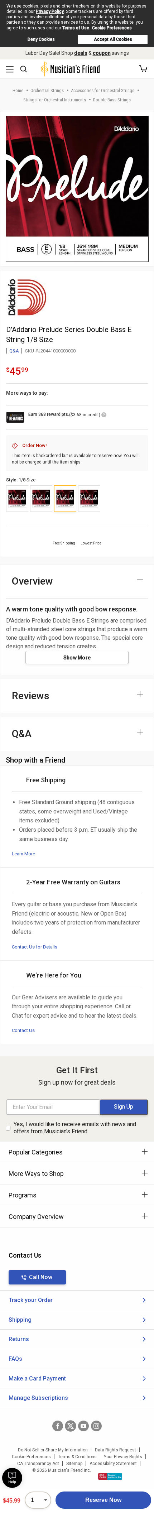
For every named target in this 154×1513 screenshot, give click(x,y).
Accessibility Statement (113, 1463)
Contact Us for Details (34, 947)
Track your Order (31, 1300)
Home (18, 90)
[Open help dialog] (12, 1478)
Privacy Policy (50, 11)
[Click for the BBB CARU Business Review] (110, 1476)
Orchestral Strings (47, 90)
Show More (77, 658)
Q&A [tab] (22, 734)
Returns (19, 1339)
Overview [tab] (32, 581)
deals (80, 53)
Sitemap (74, 1463)
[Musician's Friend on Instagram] (96, 1426)
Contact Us (23, 1030)
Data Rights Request (115, 1449)
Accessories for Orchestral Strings (102, 90)
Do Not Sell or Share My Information (53, 1449)
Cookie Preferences (112, 27)
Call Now (40, 1277)
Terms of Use (75, 27)
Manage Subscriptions (38, 1397)
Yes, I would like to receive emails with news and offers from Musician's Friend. (75, 1128)
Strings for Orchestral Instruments (54, 99)
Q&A (14, 351)
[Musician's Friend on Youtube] (83, 1426)
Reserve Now (103, 1500)
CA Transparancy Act (38, 1463)
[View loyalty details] (103, 415)
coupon (102, 53)
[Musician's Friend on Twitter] (70, 1426)
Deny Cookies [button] (41, 39)
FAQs (15, 1358)
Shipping (20, 1319)
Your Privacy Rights (123, 1456)
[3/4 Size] (17, 498)
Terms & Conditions (77, 1456)
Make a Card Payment (37, 1378)
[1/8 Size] (65, 498)
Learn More (23, 853)
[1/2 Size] (89, 498)
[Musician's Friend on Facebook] (57, 1426)
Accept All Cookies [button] (113, 39)
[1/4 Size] (41, 498)
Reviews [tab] (30, 696)
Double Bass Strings (112, 99)
